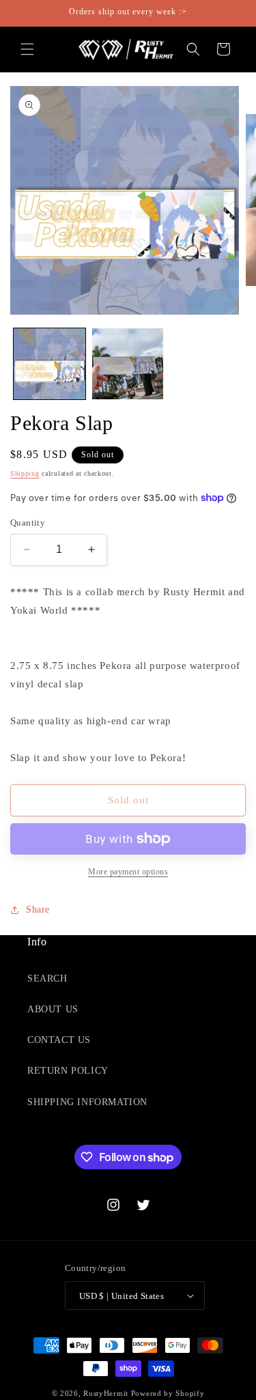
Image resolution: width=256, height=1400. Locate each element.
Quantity (27, 522)
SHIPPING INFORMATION (87, 1102)
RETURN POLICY (68, 1071)
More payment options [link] (128, 871)
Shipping (25, 473)
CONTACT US (59, 1040)
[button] (27, 49)
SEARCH (47, 978)
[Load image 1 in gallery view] (49, 364)
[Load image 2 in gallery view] (128, 364)
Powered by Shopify (168, 1393)
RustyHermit (105, 1393)
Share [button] (38, 909)
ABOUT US (53, 1009)
